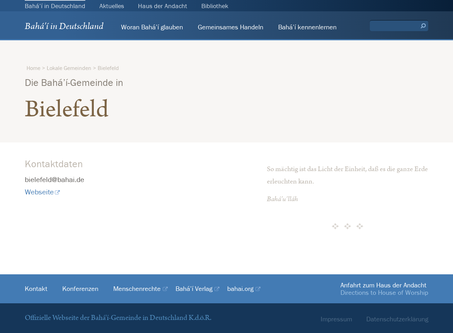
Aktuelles (111, 6)
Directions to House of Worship (384, 292)
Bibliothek (214, 6)
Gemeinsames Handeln (230, 27)
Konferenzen (80, 288)
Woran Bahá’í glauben (152, 27)
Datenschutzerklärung (397, 319)
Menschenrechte (137, 288)
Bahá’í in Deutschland (55, 6)
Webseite (39, 192)
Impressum (336, 319)
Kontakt (36, 288)
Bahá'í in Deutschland (64, 28)
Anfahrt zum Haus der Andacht (383, 285)
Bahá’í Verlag (194, 288)
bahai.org (240, 288)
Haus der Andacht (162, 6)
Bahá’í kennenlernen (307, 27)
